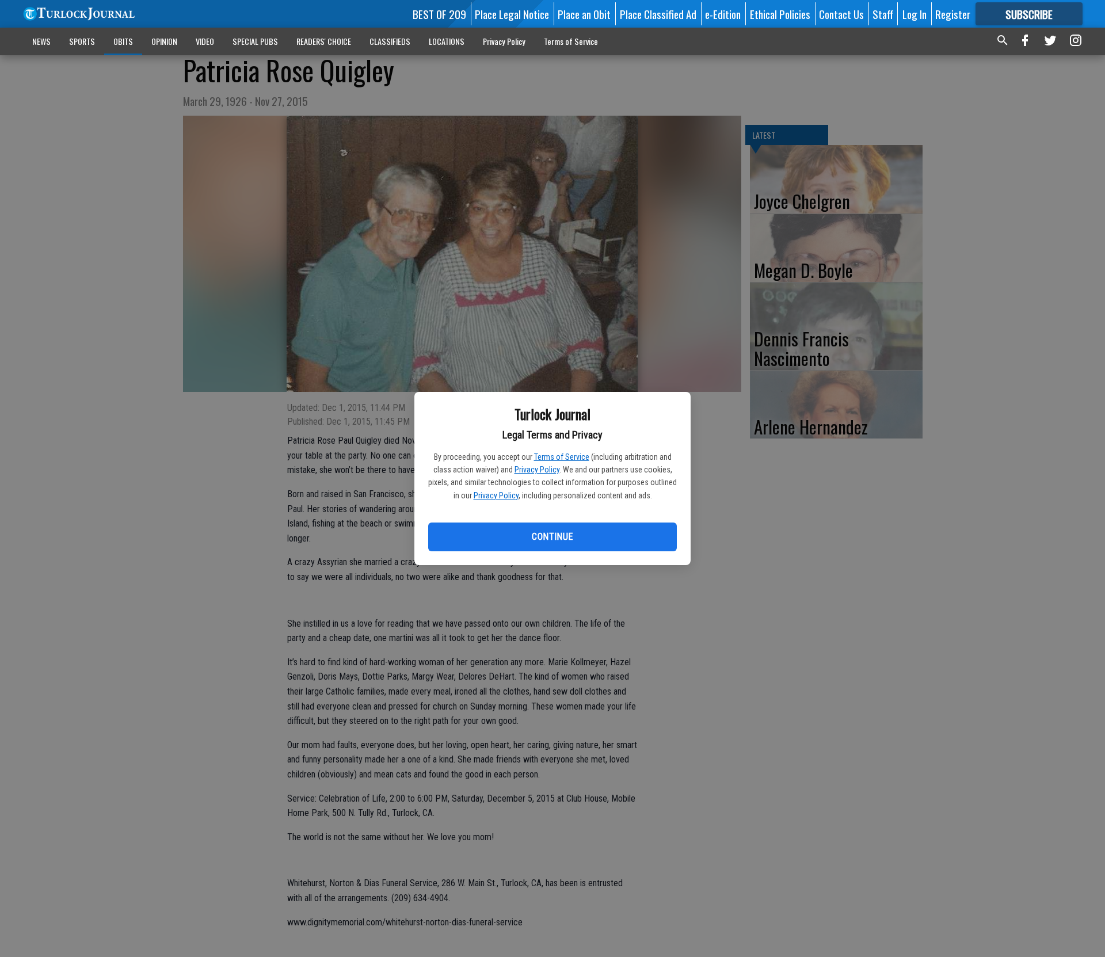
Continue (552, 536)
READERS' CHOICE (323, 41)
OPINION (164, 41)
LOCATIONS (446, 41)
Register (952, 13)
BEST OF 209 (439, 13)
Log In (914, 13)
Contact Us (841, 13)
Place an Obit (584, 13)
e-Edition (723, 13)
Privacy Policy (537, 469)
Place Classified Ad (658, 13)
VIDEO (205, 41)
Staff (882, 13)
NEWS (41, 41)
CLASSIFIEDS (389, 41)
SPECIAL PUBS (255, 41)
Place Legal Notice (512, 13)
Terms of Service (561, 457)
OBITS (123, 41)
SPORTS (82, 41)
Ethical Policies (780, 13)
